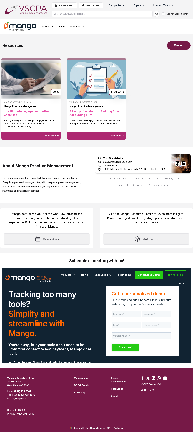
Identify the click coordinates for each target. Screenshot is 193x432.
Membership (81, 378)
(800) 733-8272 (26, 394)
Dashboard (119, 428)
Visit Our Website (113, 158)
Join (152, 389)
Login (143, 389)
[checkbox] (163, 13)
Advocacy (79, 392)
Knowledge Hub (66, 5)
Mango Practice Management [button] (21, 106)
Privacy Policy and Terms (20, 413)
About (114, 396)
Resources (117, 388)
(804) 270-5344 (22, 391)
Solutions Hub (93, 5)
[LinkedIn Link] (183, 163)
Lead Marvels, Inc (94, 428)
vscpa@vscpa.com (17, 398)
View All (178, 45)
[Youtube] (165, 378)
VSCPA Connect (149, 384)
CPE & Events (81, 385)
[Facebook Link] (177, 163)
